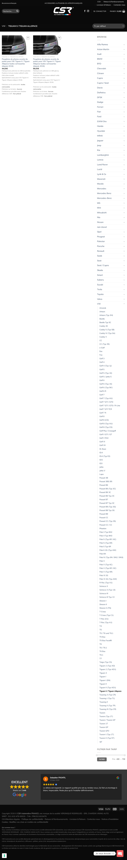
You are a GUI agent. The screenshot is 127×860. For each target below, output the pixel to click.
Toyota (100, 294)
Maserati (101, 179)
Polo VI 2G (103, 575)
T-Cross (102, 611)
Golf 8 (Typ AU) (106, 423)
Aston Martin (103, 49)
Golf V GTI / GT (105, 434)
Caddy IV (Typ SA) (107, 333)
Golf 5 (101, 369)
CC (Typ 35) (104, 344)
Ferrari (100, 107)
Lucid (99, 169)
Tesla (99, 289)
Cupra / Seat (103, 83)
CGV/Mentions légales (11, 819)
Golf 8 (101, 416)
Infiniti (100, 135)
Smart (100, 275)
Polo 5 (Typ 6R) (105, 543)
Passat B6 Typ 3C (106, 496)
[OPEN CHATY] (120, 853)
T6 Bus (102, 651)
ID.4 (101, 452)
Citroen (100, 73)
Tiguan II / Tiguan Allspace (110, 691)
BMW (99, 59)
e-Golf (102, 348)
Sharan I (102, 601)
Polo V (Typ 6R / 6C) (107, 568)
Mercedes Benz (104, 193)
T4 (100, 626)
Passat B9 (103, 514)
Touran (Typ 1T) (106, 716)
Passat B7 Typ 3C (106, 503)
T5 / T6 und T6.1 (106, 633)
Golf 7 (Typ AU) (106, 398)
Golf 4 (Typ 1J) (105, 366)
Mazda (100, 183)
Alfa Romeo (102, 44)
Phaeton (102, 528)
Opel (99, 231)
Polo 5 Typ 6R (105, 546)
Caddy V (103, 337)
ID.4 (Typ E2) (104, 456)
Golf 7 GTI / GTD (106, 402)
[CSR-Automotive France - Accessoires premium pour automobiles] (63, 11)
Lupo (101, 474)
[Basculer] (124, 44)
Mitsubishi (102, 212)
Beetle (102, 319)
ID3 (100, 463)
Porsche (100, 246)
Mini (99, 207)
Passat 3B (103, 478)
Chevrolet (101, 68)
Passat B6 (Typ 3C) (107, 489)
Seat (99, 260)
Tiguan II (103, 684)
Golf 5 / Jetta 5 (105, 377)
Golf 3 (101, 358)
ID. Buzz (102, 449)
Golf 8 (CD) (104, 420)
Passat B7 (103, 499)
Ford (99, 116)
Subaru (100, 279)
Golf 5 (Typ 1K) (105, 373)
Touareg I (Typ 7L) (107, 698)
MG (98, 203)
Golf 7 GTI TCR (105, 409)
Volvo (99, 299)
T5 (100, 630)
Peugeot (101, 236)
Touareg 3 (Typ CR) (107, 695)
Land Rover (102, 164)
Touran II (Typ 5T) (106, 738)
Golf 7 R (102, 413)
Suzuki (100, 284)
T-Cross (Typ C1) (106, 615)
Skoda (100, 270)
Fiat (99, 111)
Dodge (100, 102)
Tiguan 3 (103, 673)
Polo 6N (102, 554)
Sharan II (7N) (105, 608)
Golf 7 (101, 395)
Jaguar (100, 140)
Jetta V (102, 471)
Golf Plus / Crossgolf (107, 431)
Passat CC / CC (105, 525)
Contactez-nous (119, 5)
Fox (100, 355)
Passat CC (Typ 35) (107, 521)
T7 (100, 658)
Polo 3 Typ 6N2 (105, 532)
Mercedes (101, 188)
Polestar (101, 241)
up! (100, 742)
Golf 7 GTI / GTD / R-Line (109, 405)
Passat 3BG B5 (105, 481)
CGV (99, 2)
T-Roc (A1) (104, 619)
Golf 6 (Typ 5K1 (106, 387)
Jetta (101, 467)
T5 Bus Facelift (105, 640)
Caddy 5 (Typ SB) (106, 330)
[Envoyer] (17, 11)
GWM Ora (102, 121)
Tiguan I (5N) (104, 680)
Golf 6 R (102, 391)
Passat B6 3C (105, 492)
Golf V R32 (104, 438)
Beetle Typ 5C (105, 322)
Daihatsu (101, 92)
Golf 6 (101, 380)
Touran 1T (103, 723)
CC (100, 340)
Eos (100, 351)
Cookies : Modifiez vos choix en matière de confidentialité (25, 822)
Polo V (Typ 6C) (105, 564)
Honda (100, 126)
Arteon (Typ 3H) (106, 315)
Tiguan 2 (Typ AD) (107, 666)
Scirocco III (103, 593)
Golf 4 (101, 362)
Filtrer (102, 759)
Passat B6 (103, 485)
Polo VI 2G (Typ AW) (108, 579)
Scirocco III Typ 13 (106, 597)
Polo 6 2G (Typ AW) (107, 550)
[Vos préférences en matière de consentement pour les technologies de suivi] (4, 855)
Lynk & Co (101, 174)
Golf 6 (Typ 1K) (105, 384)
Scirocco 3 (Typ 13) (107, 590)
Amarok (102, 308)
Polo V (102, 561)
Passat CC (103, 517)
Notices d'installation (110, 819)
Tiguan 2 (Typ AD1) (107, 669)
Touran (102, 713)
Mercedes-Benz (104, 198)
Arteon (102, 311)
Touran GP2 (104, 731)
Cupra (100, 78)
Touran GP (103, 727)
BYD (99, 63)
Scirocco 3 (103, 586)
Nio (98, 217)
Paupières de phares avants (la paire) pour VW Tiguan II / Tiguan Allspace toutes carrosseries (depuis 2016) (16, 62)
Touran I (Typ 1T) (106, 734)
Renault (100, 251)
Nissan (100, 222)
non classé (102, 227)
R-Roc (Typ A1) (105, 583)
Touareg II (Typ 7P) (107, 705)
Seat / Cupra (103, 265)
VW (3, 26)
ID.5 (101, 460)
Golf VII (102, 445)
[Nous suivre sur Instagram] (88, 11)
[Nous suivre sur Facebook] (85, 11)
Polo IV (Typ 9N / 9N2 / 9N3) (111, 557)
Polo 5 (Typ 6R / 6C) (107, 539)
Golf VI (102, 442)
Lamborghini (103, 155)
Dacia (100, 87)
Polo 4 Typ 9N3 (105, 536)
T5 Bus (102, 637)
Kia (98, 150)
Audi (99, 54)
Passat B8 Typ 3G (107, 510)
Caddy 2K (103, 326)
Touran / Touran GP (107, 720)
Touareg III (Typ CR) (107, 709)
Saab (99, 255)
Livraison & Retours (104, 5)
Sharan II (103, 604)
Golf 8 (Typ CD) (105, 427)
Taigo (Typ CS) (105, 662)
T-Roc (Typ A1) (105, 622)
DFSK (99, 97)
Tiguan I (102, 676)
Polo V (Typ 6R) (105, 572)
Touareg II (103, 702)
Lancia (100, 159)
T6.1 (101, 655)
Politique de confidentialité (32, 819)
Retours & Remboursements (114, 2)
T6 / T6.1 (103, 648)
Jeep (99, 145)
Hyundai (101, 131)
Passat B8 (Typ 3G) (107, 507)
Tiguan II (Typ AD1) (107, 687)
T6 (100, 644)
